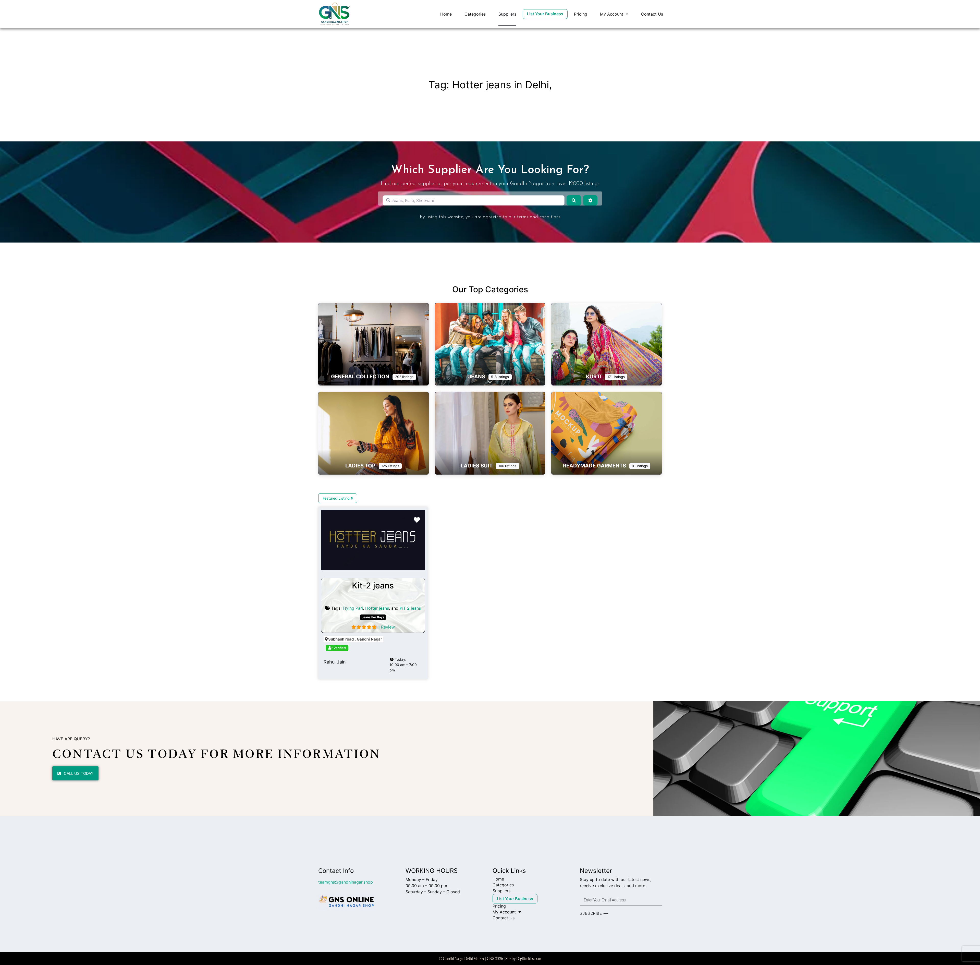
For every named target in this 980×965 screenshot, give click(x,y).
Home (446, 14)
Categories (475, 14)
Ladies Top (361, 466)
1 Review (386, 627)
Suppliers (507, 14)
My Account (611, 14)
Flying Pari (353, 608)
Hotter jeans (377, 608)
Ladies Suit (477, 466)
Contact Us (652, 14)
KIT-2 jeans (410, 608)
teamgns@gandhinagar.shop (345, 882)
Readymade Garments (595, 466)
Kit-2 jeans (373, 585)
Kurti (594, 376)
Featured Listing (337, 498)
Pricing (580, 14)
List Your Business (545, 13)
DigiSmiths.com (528, 958)
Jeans (477, 376)
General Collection (360, 376)
